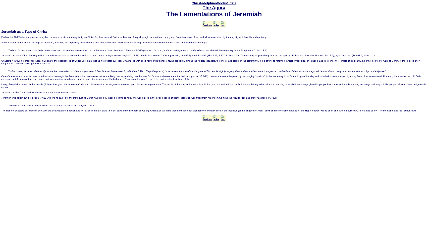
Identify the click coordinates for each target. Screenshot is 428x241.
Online (214, 3)
